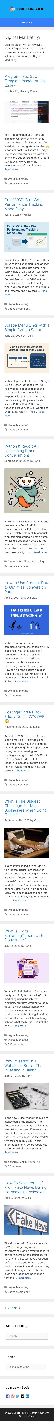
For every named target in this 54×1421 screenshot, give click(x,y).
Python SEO (15, 561)
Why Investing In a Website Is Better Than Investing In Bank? (24, 1065)
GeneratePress (27, 1416)
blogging (13, 1161)
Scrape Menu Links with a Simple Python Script (27, 327)
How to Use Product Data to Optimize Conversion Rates (26, 587)
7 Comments (15, 1044)
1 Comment (15, 695)
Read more (11, 169)
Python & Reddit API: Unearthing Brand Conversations (22, 450)
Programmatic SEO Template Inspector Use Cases (25, 81)
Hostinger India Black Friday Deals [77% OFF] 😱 (25, 716)
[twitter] (18, 1396)
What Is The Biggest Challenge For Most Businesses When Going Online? (25, 808)
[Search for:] (27, 1335)
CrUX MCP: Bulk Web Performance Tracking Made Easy (23, 204)
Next (16, 1307)
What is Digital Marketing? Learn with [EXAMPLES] (23, 935)
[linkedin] (28, 1396)
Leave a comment (19, 183)
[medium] (23, 1396)
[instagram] (13, 1396)
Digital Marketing (18, 178)
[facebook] (8, 1396)
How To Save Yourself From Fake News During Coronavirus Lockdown (25, 1187)
